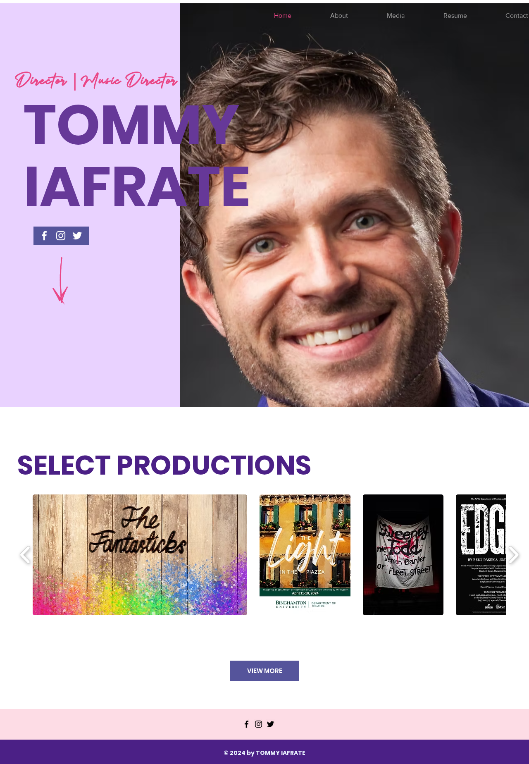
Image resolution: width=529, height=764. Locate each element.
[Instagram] (258, 724)
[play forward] (513, 554)
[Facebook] (246, 724)
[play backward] (25, 554)
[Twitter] (270, 724)
